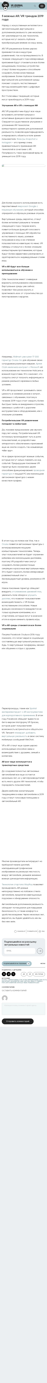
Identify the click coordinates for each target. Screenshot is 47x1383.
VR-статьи (39, 974)
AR (24, 974)
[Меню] (42, 6)
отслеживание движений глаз (26, 592)
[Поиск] (35, 6)
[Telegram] (9, 974)
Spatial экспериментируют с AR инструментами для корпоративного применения (22, 712)
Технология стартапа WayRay (17, 884)
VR (30, 974)
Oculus (5, 544)
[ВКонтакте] (4, 974)
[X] (13, 974)
